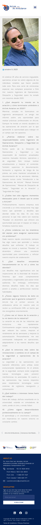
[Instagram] (26, 513)
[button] (35, 7)
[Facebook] (20, 513)
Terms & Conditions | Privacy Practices (16, 523)
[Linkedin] (14, 513)
